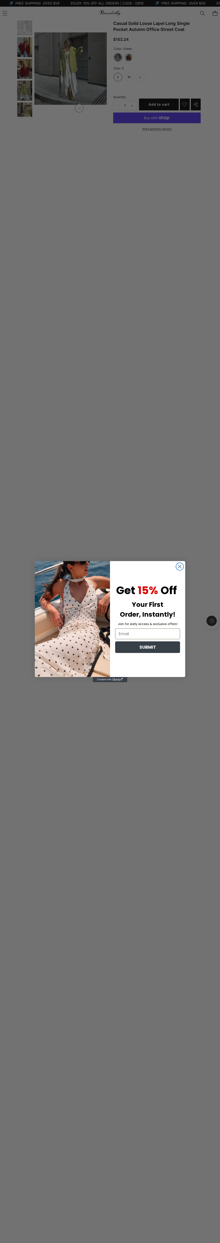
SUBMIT (147, 647)
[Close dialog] (179, 566)
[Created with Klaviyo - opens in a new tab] (110, 679)
